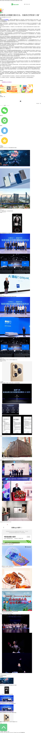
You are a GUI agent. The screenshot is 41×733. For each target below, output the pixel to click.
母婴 (12, 0)
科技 (21, 0)
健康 (16, 0)
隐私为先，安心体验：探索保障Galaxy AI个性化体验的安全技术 (12, 566)
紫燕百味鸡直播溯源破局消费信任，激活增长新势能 (10, 611)
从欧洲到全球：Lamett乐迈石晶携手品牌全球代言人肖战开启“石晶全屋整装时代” (12, 460)
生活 (10, 0)
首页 (0, 0)
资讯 (2, 0)
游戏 (7, 0)
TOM (3, 458)
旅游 (8, 0)
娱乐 (4, 0)
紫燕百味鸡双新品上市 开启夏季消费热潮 (8, 588)
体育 (5, 0)
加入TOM (7, 731)
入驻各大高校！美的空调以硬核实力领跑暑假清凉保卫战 (11, 457)
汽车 (20, 0)
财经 (15, 0)
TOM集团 (1, 731)
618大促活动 (6, 19)
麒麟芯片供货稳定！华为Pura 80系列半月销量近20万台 (8, 359)
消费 (18, 0)
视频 (13, 0)
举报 (0, 95)
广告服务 (4, 731)
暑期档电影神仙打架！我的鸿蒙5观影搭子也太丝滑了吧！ (11, 543)
